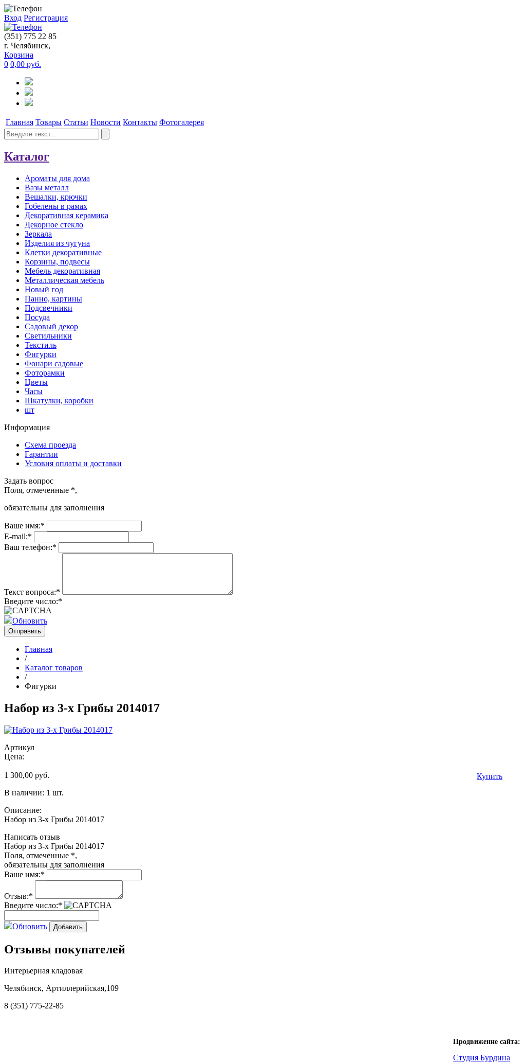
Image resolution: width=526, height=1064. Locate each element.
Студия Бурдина (481, 1057)
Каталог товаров (54, 667)
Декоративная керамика (66, 215)
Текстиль (41, 345)
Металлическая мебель (64, 280)
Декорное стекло (54, 224)
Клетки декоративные (63, 252)
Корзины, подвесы (57, 261)
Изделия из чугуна (57, 243)
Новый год (44, 289)
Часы (34, 391)
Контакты (140, 122)
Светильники (48, 335)
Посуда (37, 317)
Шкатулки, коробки (59, 400)
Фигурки (41, 354)
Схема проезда (50, 444)
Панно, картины (53, 298)
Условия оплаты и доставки (73, 463)
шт (29, 409)
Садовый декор (51, 326)
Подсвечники (48, 308)
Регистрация (46, 17)
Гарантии (41, 454)
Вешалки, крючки (56, 196)
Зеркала (38, 233)
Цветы (36, 382)
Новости (105, 122)
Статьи (76, 122)
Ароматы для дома (57, 178)
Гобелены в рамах (56, 206)
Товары (48, 122)
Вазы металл (47, 187)
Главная (19, 122)
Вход (13, 17)
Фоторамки (45, 372)
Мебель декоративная (62, 271)
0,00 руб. (25, 64)
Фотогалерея (181, 122)
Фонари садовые (54, 363)
